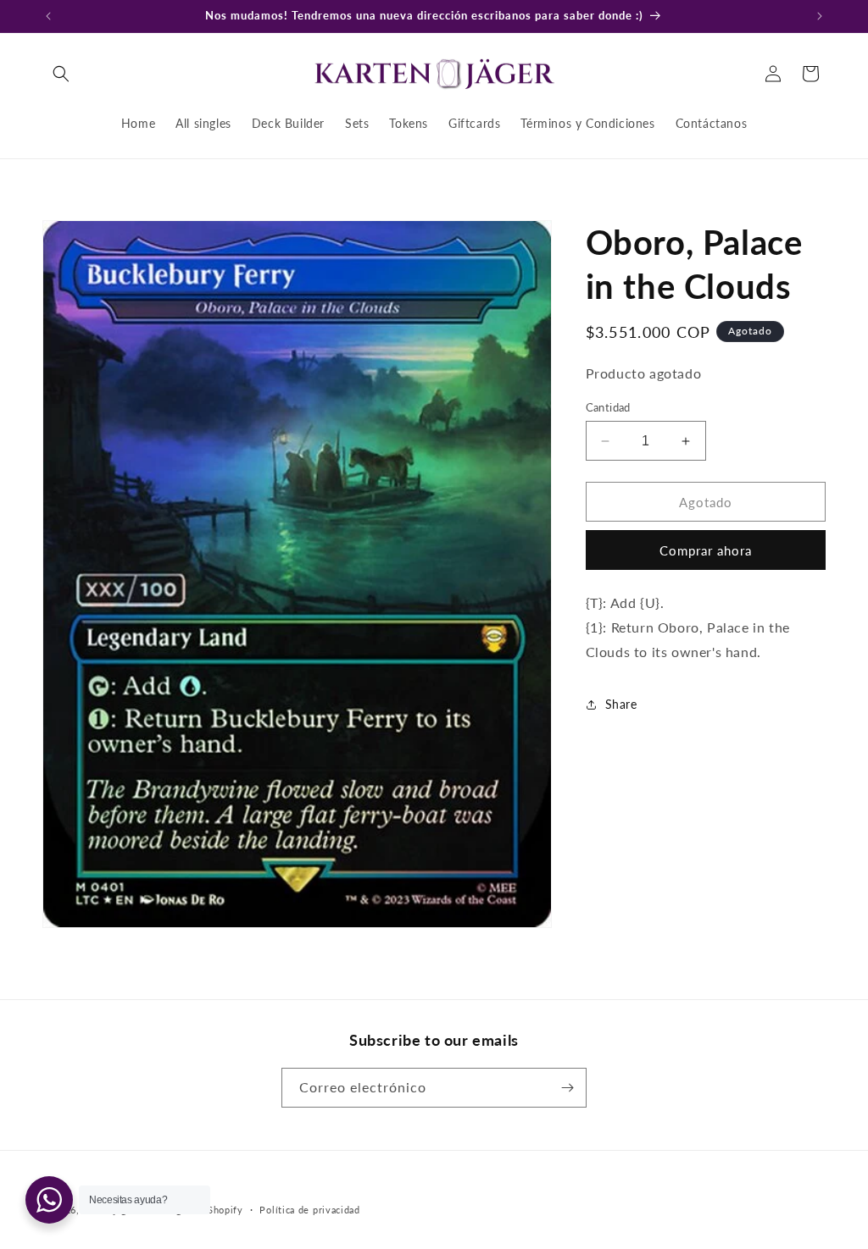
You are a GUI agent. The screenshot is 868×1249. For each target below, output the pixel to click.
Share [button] (621, 704)
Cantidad (608, 407)
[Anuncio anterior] (48, 16)
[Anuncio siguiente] (819, 16)
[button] (61, 73)
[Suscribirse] (567, 1088)
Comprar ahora (705, 550)
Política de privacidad (309, 1209)
